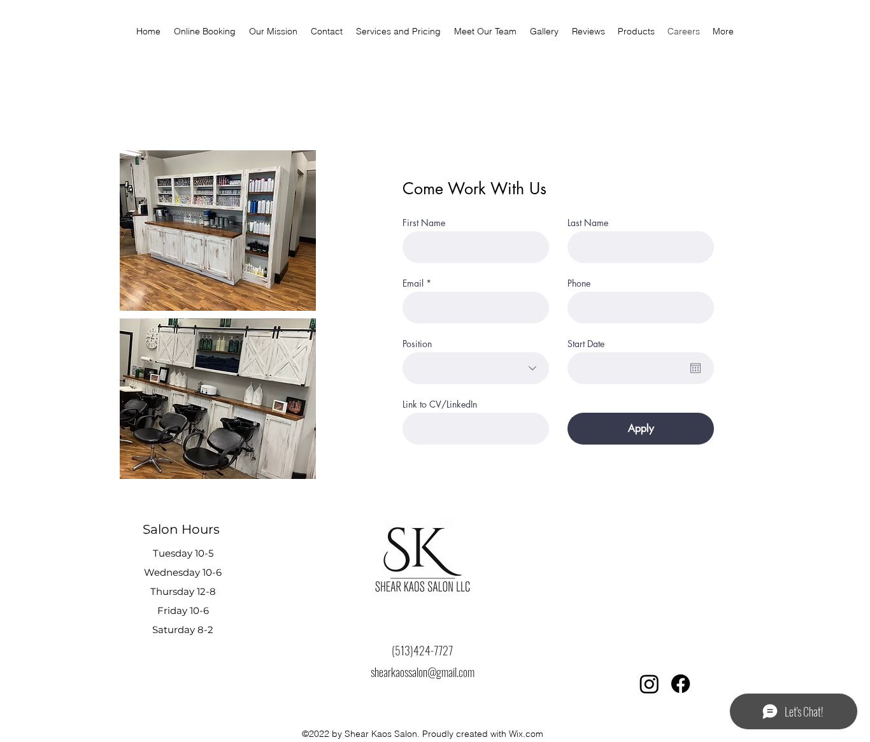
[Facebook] (680, 683)
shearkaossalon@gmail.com (422, 672)
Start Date (585, 343)
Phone (578, 283)
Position (417, 343)
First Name (424, 222)
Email (413, 283)
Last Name (587, 222)
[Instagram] (649, 683)
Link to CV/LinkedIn (440, 404)
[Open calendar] (695, 368)
